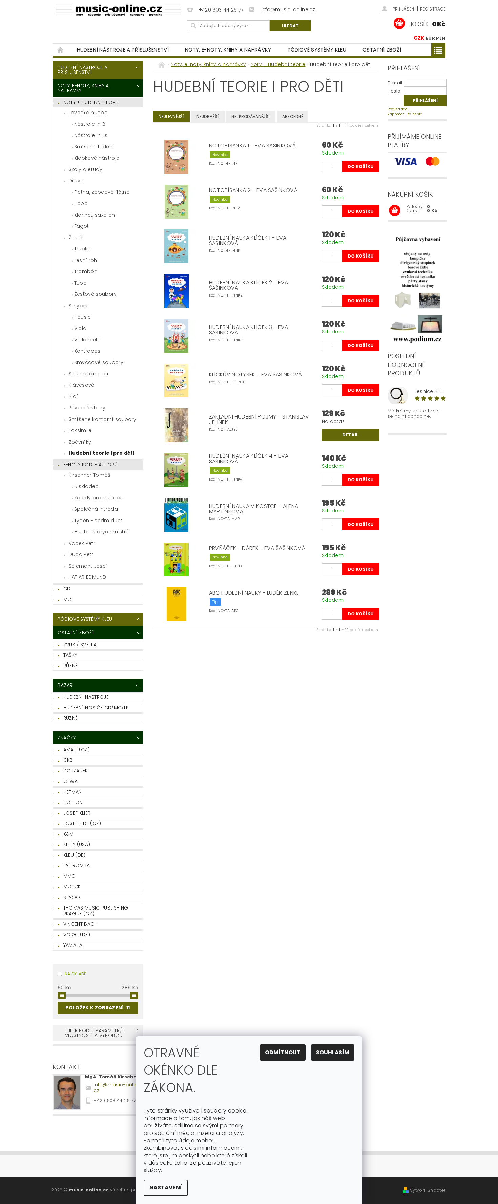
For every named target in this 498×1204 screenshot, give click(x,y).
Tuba (80, 283)
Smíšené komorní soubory (102, 419)
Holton (73, 802)
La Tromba (76, 865)
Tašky (70, 655)
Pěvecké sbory (87, 407)
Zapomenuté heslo (405, 114)
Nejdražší (207, 116)
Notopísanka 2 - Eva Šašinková (253, 190)
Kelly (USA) (76, 844)
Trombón (85, 271)
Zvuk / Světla (80, 644)
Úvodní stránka (61, 50)
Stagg (71, 897)
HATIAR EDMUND (87, 577)
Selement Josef (88, 566)
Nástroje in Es (90, 135)
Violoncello (88, 339)
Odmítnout (282, 1052)
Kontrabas (87, 351)
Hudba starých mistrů (101, 531)
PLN (440, 38)
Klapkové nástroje (96, 158)
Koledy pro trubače (98, 497)
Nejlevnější (171, 116)
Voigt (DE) (76, 934)
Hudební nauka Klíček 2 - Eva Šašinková (248, 285)
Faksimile (80, 430)
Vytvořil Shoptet (427, 1190)
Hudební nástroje (86, 697)
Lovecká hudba (88, 112)
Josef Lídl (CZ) (82, 823)
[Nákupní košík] (394, 211)
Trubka (82, 248)
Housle (82, 316)
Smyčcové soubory (98, 362)
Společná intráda (96, 509)
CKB (68, 760)
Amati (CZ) (76, 749)
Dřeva (76, 180)
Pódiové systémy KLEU (317, 49)
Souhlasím (332, 1052)
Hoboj (81, 203)
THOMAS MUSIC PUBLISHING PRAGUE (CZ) (95, 910)
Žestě (76, 237)
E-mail (395, 83)
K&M (68, 834)
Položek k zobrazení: (97, 1007)
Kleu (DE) (74, 855)
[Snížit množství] (325, 163)
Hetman (72, 792)
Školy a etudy (85, 169)
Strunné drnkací (89, 373)
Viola (80, 328)
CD (67, 588)
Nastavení (165, 1187)
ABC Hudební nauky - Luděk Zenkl (254, 593)
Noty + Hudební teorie (91, 102)
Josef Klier (77, 813)
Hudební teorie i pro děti (101, 453)
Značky (67, 737)
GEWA (70, 781)
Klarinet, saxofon (94, 214)
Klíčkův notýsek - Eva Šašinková (255, 374)
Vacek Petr (82, 543)
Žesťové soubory (95, 294)
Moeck (72, 886)
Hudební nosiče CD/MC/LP (96, 707)
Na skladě (75, 974)
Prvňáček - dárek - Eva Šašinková (257, 548)
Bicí (73, 396)
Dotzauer (75, 770)
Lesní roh (85, 260)
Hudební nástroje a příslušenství (123, 49)
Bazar (65, 685)
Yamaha (73, 945)
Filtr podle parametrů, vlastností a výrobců (94, 1033)
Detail (350, 435)
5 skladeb (86, 486)
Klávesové (82, 385)
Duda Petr (81, 554)
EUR (430, 38)
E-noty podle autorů (90, 464)
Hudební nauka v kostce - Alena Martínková (253, 509)
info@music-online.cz (118, 1087)
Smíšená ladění (94, 146)
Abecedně (292, 116)
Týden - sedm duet (98, 520)
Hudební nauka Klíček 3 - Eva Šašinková (248, 330)
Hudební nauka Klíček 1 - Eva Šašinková (248, 240)
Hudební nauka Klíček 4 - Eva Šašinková (249, 458)
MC (67, 599)
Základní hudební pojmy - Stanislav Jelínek (259, 419)
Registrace (432, 9)
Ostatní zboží (381, 49)
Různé (70, 665)
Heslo (394, 91)
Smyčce (79, 305)
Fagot (81, 226)
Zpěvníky (80, 441)
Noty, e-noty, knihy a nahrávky (228, 49)
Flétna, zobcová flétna (102, 192)
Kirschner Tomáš (90, 475)
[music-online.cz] (118, 10)
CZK (419, 37)
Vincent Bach (80, 924)
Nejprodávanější (250, 116)
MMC (69, 876)
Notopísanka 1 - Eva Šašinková (252, 145)
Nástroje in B (89, 124)
